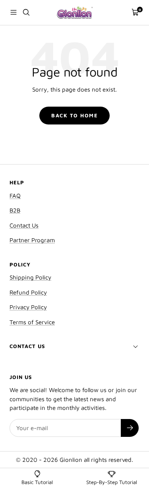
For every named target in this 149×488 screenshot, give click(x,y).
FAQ (15, 195)
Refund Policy (28, 292)
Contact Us (24, 225)
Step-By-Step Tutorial (111, 482)
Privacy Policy (28, 307)
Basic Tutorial (37, 482)
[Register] (130, 428)
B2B (15, 210)
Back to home (74, 115)
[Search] (26, 12)
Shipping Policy (30, 277)
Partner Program (32, 240)
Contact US (27, 346)
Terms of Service (32, 322)
